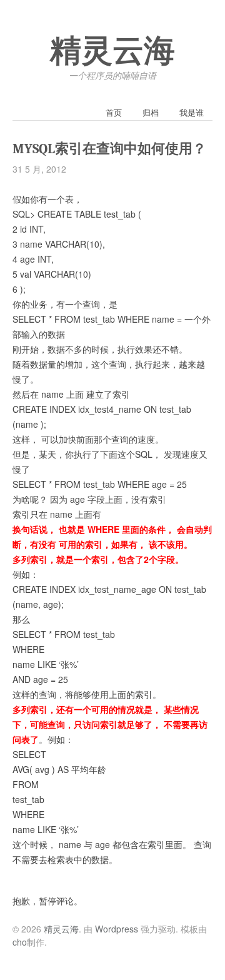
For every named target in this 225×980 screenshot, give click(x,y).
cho (19, 942)
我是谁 (191, 112)
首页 (114, 112)
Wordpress (116, 928)
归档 (150, 112)
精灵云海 (112, 51)
